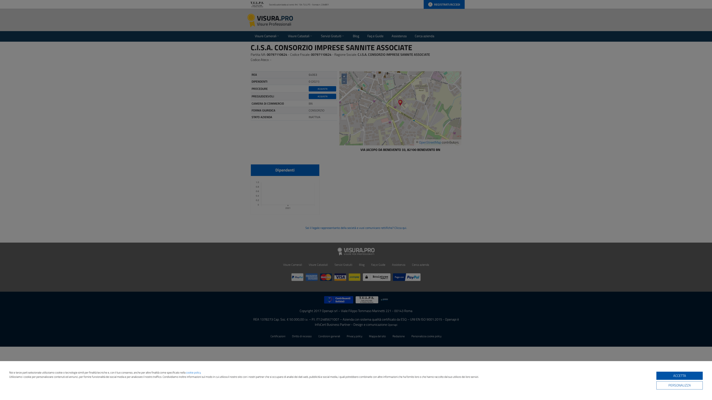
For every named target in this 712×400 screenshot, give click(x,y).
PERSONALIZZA (679, 385)
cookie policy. (193, 372)
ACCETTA (679, 375)
